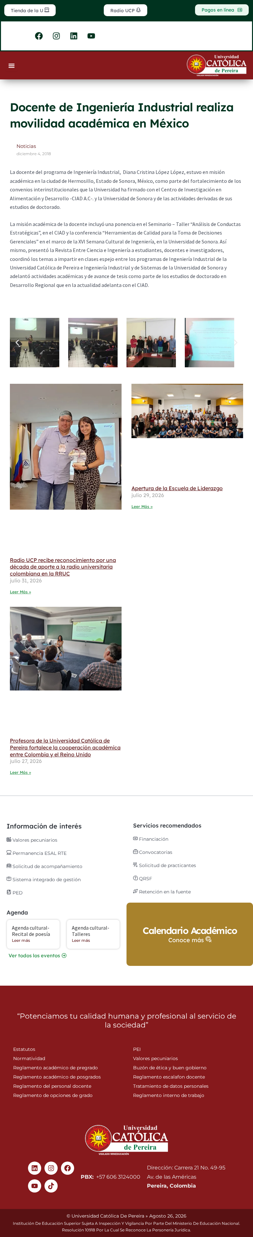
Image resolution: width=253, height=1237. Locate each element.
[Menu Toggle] (11, 65)
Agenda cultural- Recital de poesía (31, 930)
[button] (17, 342)
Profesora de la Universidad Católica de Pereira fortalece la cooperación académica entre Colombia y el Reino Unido (65, 747)
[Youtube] (34, 1186)
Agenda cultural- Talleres (90, 930)
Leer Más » (20, 591)
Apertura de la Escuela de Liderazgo (177, 488)
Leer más (21, 940)
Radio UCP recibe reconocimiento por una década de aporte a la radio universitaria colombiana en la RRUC (63, 567)
